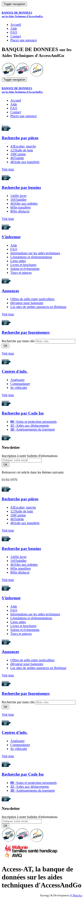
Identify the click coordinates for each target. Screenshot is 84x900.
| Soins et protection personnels (33, 421)
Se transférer (20, 207)
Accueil (15, 24)
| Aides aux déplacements (29, 425)
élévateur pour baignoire (26, 303)
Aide (13, 28)
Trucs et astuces (21, 272)
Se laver (18, 196)
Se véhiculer (18, 387)
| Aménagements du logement (32, 429)
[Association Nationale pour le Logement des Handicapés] (36, 75)
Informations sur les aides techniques (35, 253)
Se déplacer (20, 211)
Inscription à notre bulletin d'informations (30, 456)
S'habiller (18, 199)
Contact (15, 36)
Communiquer (20, 384)
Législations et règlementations (31, 257)
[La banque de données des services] (22, 75)
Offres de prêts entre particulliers (32, 299)
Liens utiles (18, 261)
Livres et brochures (23, 265)
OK (5, 345)
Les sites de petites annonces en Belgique (38, 307)
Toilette (17, 158)
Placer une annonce (23, 40)
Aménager (17, 380)
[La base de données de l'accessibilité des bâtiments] (8, 75)
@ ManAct (76, 895)
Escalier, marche (23, 146)
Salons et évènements (24, 269)
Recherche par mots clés (18, 341)
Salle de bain (21, 150)
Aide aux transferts (24, 162)
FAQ (13, 32)
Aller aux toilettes (24, 203)
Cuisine (18, 154)
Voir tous (8, 169)
